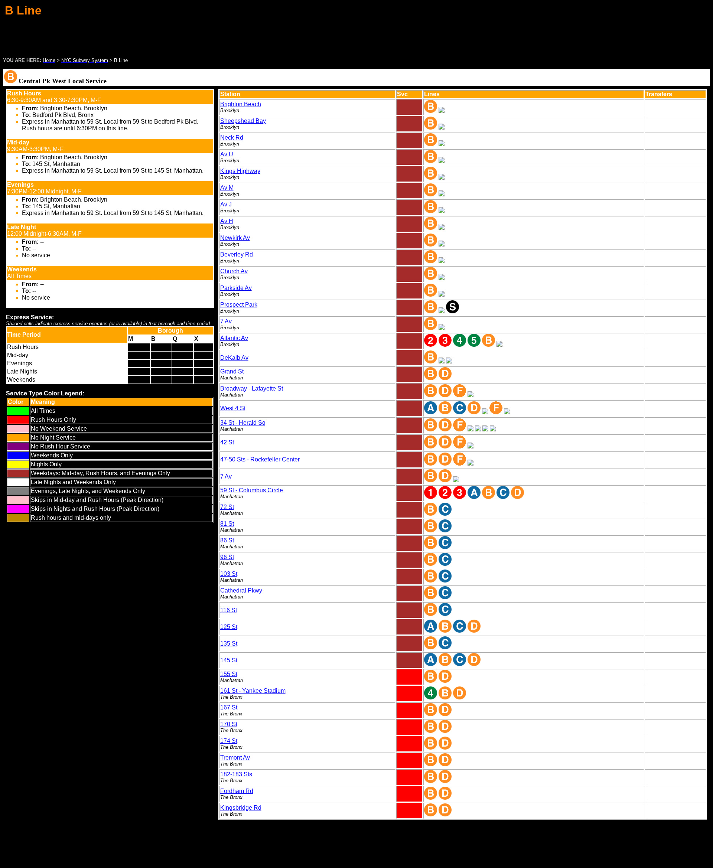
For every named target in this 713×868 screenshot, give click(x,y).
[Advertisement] (356, 35)
